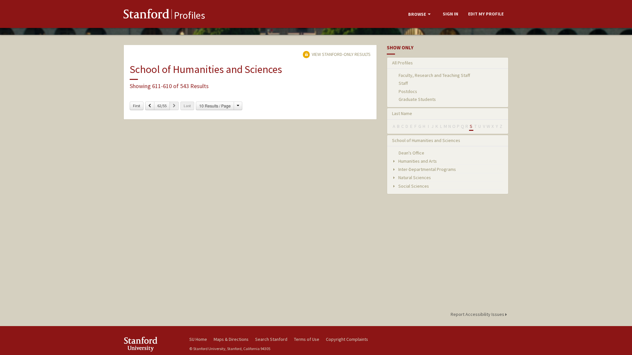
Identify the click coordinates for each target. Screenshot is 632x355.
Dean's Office (411, 153)
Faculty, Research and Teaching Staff (434, 75)
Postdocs (408, 91)
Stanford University (151, 344)
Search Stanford (271, 339)
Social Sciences (413, 186)
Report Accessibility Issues (478, 314)
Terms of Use (306, 339)
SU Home (198, 339)
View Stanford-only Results (341, 54)
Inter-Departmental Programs (426, 169)
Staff (403, 83)
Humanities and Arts (417, 161)
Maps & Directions (231, 339)
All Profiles (402, 63)
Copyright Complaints (347, 339)
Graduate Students (417, 99)
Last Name (402, 113)
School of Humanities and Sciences (426, 140)
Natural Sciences (414, 177)
